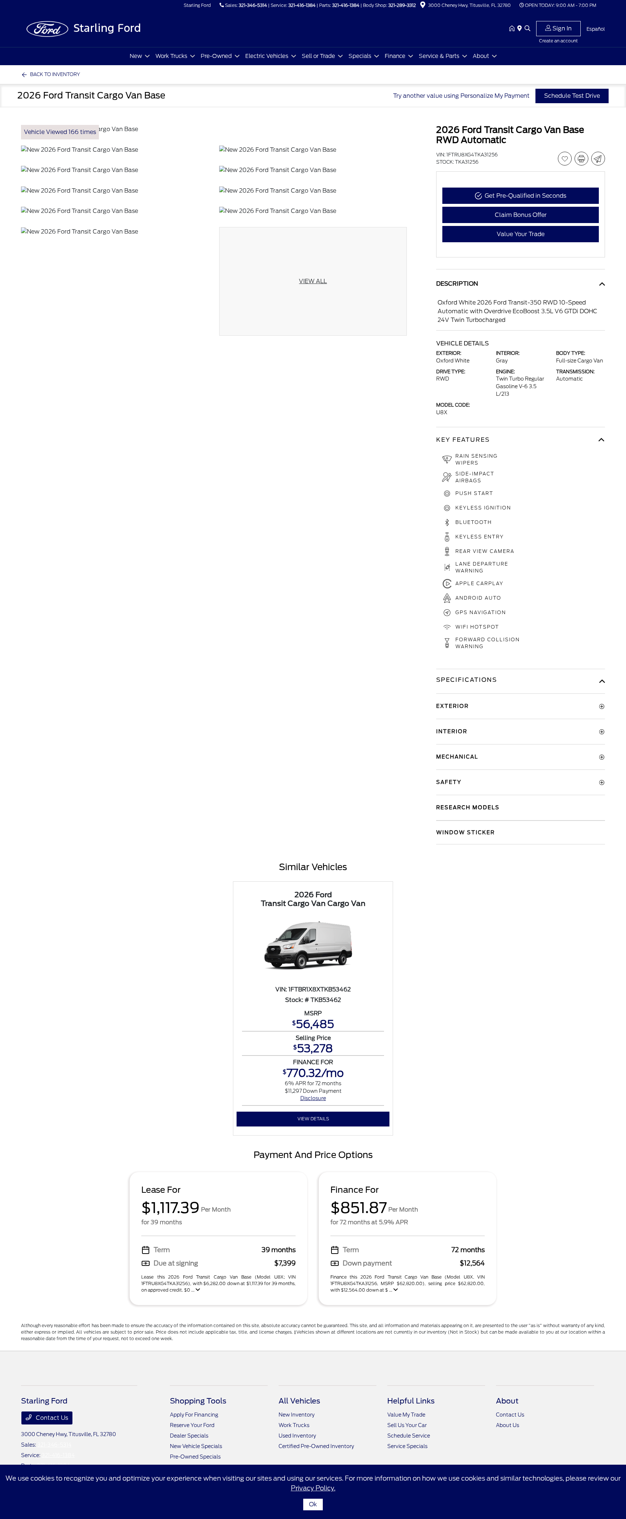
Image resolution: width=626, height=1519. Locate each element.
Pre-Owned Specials (195, 1457)
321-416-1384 (302, 5)
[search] (527, 29)
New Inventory (296, 1415)
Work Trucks (294, 1425)
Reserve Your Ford (192, 1425)
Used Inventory (297, 1436)
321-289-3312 (402, 5)
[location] (422, 6)
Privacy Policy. (313, 1488)
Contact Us (51, 1417)
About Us (507, 1425)
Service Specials (407, 1446)
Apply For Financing (194, 1415)
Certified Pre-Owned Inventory (316, 1446)
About (507, 1401)
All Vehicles (299, 1401)
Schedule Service (408, 1436)
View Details (313, 1118)
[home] (513, 29)
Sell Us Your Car (407, 1425)
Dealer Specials (189, 1436)
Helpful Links (411, 1401)
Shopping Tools (198, 1401)
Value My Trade (406, 1415)
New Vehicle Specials (196, 1446)
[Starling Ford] (83, 28)
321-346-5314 (253, 5)
